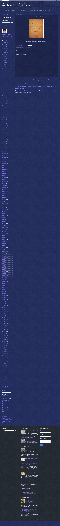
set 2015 (4, 303)
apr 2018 (4, 241)
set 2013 (4, 351)
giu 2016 (4, 285)
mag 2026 (4, 48)
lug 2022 (4, 141)
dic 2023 (4, 107)
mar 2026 (4, 52)
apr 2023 (4, 123)
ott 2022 (4, 135)
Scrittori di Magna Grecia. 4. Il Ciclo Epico (31, 431)
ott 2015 (4, 301)
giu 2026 (4, 46)
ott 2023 (4, 111)
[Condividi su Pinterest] (31, 45)
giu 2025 (4, 70)
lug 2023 (4, 117)
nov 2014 (4, 323)
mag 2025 (4, 72)
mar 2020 (4, 195)
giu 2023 (4, 119)
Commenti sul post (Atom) (24, 83)
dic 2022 (4, 131)
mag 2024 (4, 97)
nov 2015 (4, 299)
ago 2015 (4, 305)
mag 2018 (4, 239)
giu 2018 (4, 237)
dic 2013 (4, 345)
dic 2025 (4, 58)
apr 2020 (4, 193)
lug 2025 (4, 68)
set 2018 (4, 231)
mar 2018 (4, 243)
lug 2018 (4, 235)
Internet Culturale (6, 409)
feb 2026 (4, 54)
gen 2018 (4, 247)
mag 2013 (4, 359)
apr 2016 (4, 289)
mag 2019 (4, 215)
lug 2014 (4, 331)
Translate (6, 395)
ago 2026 (4, 42)
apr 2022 (4, 147)
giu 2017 (4, 261)
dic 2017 (4, 249)
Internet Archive (5, 407)
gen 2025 (4, 80)
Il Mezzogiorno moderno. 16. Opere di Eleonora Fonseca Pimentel (29, 482)
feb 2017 (4, 269)
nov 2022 (4, 133)
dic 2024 (4, 83)
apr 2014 (4, 337)
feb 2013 (4, 365)
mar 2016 (4, 291)
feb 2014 (4, 341)
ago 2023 (4, 115)
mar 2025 (4, 77)
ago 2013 (4, 353)
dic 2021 (4, 155)
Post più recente (19, 80)
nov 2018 (4, 227)
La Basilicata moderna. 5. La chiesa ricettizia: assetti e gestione (29, 491)
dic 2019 (4, 201)
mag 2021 (4, 169)
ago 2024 (4, 91)
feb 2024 (4, 103)
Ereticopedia (5, 403)
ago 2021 (4, 163)
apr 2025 (4, 75)
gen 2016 (4, 295)
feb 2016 (4, 293)
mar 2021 (4, 173)
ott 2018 (4, 229)
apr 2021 (4, 171)
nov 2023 (4, 109)
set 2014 (4, 327)
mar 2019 (4, 219)
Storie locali (4, 381)
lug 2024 (4, 93)
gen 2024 (4, 105)
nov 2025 (4, 60)
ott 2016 (4, 277)
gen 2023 (4, 129)
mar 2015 (4, 315)
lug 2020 (4, 189)
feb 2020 (4, 197)
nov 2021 (4, 157)
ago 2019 (4, 209)
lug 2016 (4, 283)
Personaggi (4, 377)
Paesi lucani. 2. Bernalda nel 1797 (31, 449)
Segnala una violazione (5, 387)
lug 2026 (4, 44)
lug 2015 (4, 307)
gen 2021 (4, 177)
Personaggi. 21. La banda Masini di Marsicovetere (30, 500)
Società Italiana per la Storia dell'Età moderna (7, 419)
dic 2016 (4, 273)
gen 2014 (4, 343)
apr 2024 (4, 99)
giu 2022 (4, 143)
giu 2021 (4, 167)
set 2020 (4, 185)
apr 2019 (4, 217)
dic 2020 (4, 179)
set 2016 (4, 279)
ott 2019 (4, 205)
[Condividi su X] (30, 45)
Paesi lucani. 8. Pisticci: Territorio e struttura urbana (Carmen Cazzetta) (29, 464)
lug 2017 (4, 259)
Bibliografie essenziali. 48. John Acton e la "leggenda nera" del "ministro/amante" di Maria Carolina (35, 87)
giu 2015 (4, 309)
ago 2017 (4, 257)
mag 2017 (4, 263)
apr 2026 (4, 50)
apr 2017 (4, 265)
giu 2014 (4, 333)
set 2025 (4, 64)
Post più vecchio (53, 80)
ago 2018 (4, 233)
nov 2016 (4, 275)
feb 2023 (4, 127)
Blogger (39, 519)
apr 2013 (4, 361)
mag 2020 (4, 191)
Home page (36, 80)
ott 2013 (4, 349)
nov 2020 (4, 181)
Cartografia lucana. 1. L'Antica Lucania (31, 458)
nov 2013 (4, 347)
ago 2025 (4, 66)
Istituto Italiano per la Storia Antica (6, 412)
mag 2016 (4, 287)
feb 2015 (4, 317)
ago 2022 (4, 139)
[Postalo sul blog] (29, 45)
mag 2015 (4, 311)
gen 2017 (4, 271)
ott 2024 (4, 87)
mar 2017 (4, 267)
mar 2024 (4, 101)
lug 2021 (4, 165)
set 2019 (4, 207)
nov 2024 (4, 85)
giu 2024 (4, 95)
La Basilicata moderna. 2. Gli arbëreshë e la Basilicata (31, 440)
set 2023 (4, 113)
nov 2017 (4, 251)
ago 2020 (4, 187)
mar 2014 (4, 339)
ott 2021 (4, 159)
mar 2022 (4, 149)
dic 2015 (4, 297)
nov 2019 (4, 203)
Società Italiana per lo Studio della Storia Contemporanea (6, 423)
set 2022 (4, 137)
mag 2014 (4, 335)
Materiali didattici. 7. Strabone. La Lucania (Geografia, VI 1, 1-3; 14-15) (29, 509)
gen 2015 (4, 319)
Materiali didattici (6, 375)
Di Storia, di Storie (16, 5)
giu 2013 (4, 357)
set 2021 (4, 161)
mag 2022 (4, 145)
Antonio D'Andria (7, 34)
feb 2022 (4, 151)
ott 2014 (4, 325)
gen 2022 (4, 153)
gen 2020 (4, 199)
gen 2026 (4, 56)
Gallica (3, 405)
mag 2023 (4, 121)
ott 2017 (4, 253)
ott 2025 (4, 62)
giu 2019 (4, 213)
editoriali (4, 373)
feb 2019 (4, 221)
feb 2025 (4, 79)
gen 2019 (4, 223)
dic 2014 (4, 321)
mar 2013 (4, 363)
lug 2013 (4, 355)
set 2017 (4, 255)
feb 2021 (4, 175)
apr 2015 (4, 313)
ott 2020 (4, 183)
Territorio (4, 383)
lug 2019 (4, 211)
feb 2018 (4, 245)
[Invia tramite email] (28, 45)
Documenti (22, 47)
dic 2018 (4, 225)
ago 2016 (4, 281)
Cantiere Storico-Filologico (5, 401)
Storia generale (28, 47)
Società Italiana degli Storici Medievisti (6, 415)
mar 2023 (4, 125)
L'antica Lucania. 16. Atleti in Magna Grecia (31, 473)
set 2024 (4, 89)
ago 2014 (4, 329)
